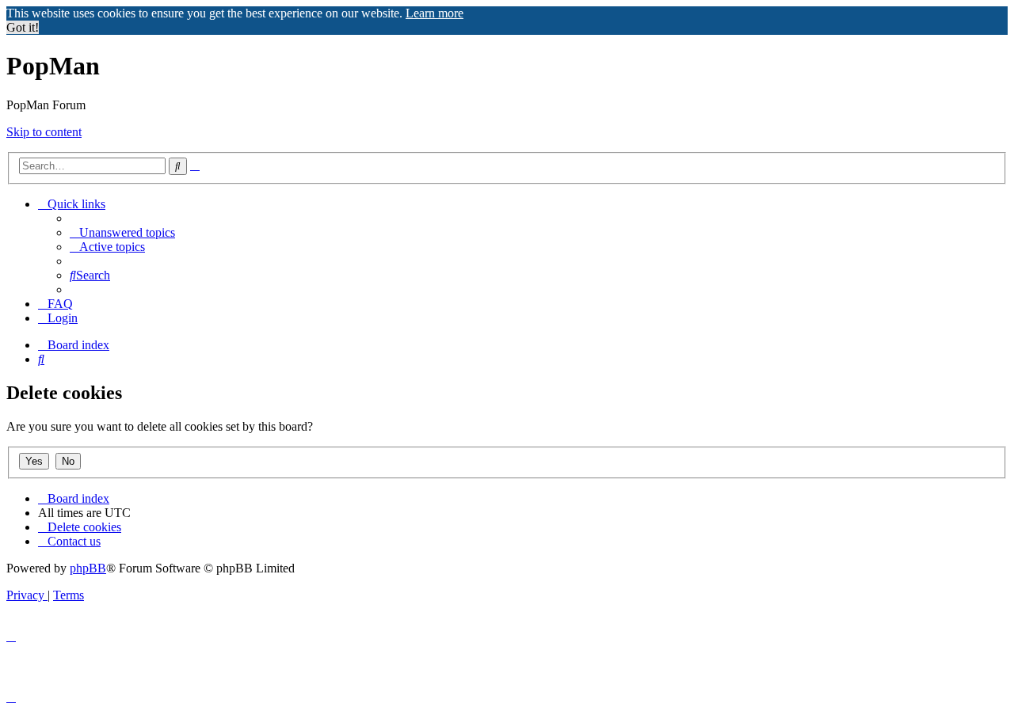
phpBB (88, 568)
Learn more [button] (434, 13)
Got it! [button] (22, 27)
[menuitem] (122, 232)
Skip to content (44, 132)
